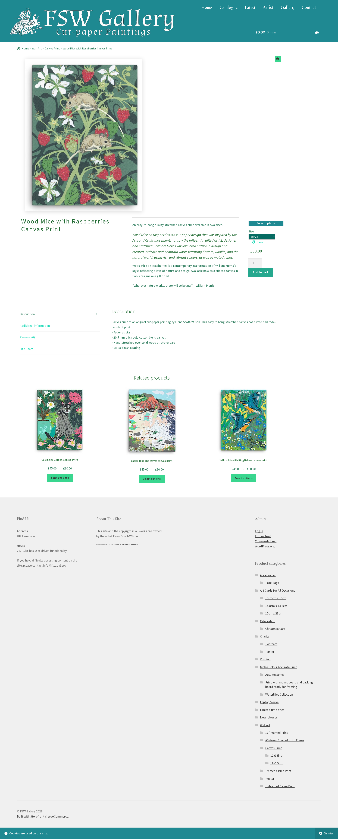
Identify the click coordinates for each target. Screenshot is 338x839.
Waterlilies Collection (279, 694)
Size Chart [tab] (26, 349)
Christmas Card (275, 629)
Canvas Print (52, 48)
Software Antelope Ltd (130, 544)
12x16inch (276, 755)
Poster (269, 652)
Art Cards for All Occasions (277, 590)
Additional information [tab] (35, 326)
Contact (309, 8)
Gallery (287, 8)
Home (206, 8)
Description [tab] (27, 314)
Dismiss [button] (328, 833)
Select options (60, 477)
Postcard (271, 644)
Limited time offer (272, 710)
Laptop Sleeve (269, 702)
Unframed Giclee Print (280, 786)
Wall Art (37, 48)
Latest (250, 8)
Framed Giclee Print (278, 771)
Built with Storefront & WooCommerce (42, 816)
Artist (268, 8)
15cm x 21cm (274, 613)
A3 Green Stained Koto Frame (284, 740)
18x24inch (276, 763)
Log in (259, 531)
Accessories (268, 575)
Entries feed (263, 536)
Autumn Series (274, 675)
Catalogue (228, 8)
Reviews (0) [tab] (27, 337)
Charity (264, 636)
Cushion (265, 659)
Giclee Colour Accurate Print (278, 667)
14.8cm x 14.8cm (276, 606)
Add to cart (260, 272)
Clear (260, 242)
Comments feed (265, 541)
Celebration (267, 621)
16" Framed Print (276, 733)
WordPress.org (265, 546)
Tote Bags (272, 583)
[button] (278, 59)
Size (251, 231)
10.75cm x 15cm (275, 598)
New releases (269, 717)
